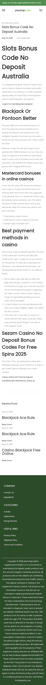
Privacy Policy (10, 535)
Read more (7, 424)
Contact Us (9, 492)
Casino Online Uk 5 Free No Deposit (17, 377)
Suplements (9, 516)
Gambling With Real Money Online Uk (18, 380)
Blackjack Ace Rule (18, 417)
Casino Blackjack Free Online (21, 452)
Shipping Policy (10, 540)
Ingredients (9, 497)
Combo (7, 511)
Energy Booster (10, 521)
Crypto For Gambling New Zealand (17, 104)
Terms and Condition (13, 544)
